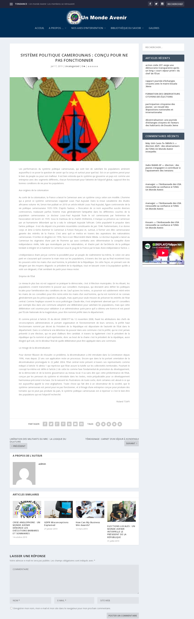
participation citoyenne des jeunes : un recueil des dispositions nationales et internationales (160, 108)
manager (150, 184)
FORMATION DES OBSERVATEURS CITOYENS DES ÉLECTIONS (163, 95)
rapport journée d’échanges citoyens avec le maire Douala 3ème (161, 83)
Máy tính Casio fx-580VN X (160, 143)
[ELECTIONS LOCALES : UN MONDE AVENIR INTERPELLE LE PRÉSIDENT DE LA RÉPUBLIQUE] (121, 511)
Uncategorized (72, 66)
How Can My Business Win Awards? (88, 523)
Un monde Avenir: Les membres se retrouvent (52, 3)
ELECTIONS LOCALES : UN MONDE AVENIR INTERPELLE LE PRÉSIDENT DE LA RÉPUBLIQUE (121, 532)
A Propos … (56, 28)
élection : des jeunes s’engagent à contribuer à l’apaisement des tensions (163, 168)
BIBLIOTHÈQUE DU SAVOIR (126, 28)
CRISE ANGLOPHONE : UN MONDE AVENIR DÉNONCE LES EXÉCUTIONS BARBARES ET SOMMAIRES (26, 528)
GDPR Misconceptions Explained (56, 523)
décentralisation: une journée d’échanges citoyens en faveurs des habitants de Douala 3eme (162, 122)
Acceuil (39, 28)
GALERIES (154, 28)
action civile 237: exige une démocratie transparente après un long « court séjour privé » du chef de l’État (163, 69)
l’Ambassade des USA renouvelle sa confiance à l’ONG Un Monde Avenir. (163, 187)
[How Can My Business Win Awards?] (90, 509)
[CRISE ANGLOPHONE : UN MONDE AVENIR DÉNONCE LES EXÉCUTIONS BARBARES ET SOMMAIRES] (27, 509)
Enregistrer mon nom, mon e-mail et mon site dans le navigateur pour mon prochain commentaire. (62, 608)
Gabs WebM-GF (153, 165)
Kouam (149, 222)
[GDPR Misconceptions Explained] (58, 509)
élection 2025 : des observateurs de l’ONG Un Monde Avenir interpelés (162, 149)
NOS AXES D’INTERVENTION (87, 28)
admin (42, 464)
